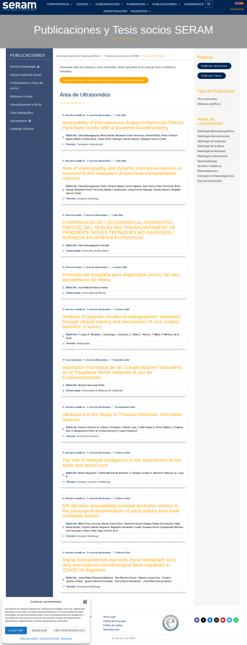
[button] (85, 602)
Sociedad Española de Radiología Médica (78, 56)
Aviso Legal (66, 638)
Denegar (39, 630)
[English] (237, 3)
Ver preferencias (69, 630)
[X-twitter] (203, 620)
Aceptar (16, 630)
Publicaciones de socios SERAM (122, 56)
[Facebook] (196, 620)
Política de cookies (29, 638)
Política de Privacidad (49, 638)
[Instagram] (216, 620)
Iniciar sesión (237, 9)
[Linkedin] (210, 620)
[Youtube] (223, 620)
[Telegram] (229, 620)
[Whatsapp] (236, 620)
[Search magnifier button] (208, 4)
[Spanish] (241, 3)
